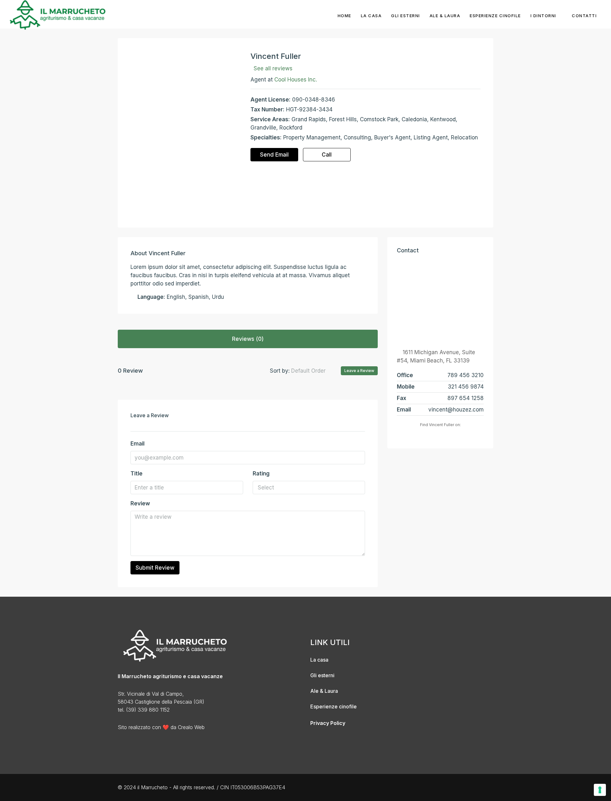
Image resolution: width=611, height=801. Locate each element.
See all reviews (273, 68)
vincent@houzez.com (456, 409)
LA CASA (371, 15)
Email (137, 443)
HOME (344, 15)
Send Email (274, 154)
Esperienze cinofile (333, 706)
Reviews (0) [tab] (248, 339)
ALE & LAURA (445, 15)
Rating (261, 473)
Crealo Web (191, 727)
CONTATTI (584, 15)
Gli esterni (322, 675)
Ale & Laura (324, 691)
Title (136, 473)
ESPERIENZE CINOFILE (495, 15)
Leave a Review (359, 370)
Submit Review (155, 568)
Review (140, 503)
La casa (319, 660)
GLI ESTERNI (405, 15)
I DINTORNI (543, 15)
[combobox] (313, 370)
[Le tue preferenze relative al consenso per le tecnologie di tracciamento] (600, 790)
